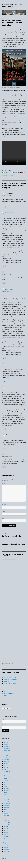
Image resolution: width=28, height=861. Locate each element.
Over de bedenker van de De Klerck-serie (12, 697)
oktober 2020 (6, 821)
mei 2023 (6, 782)
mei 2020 (6, 828)
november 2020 (7, 819)
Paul (5, 175)
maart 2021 (6, 813)
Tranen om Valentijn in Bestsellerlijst (11, 677)
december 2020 (7, 817)
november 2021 (7, 803)
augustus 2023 (7, 777)
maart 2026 (6, 744)
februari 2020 (6, 834)
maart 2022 (6, 798)
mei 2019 (6, 843)
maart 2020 (6, 832)
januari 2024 (6, 769)
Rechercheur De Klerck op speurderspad (12, 6)
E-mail (4, 511)
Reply (4, 207)
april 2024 (6, 767)
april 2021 (6, 811)
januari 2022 (6, 801)
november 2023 (7, 771)
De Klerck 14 (6, 681)
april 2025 (6, 754)
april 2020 (6, 830)
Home (5, 691)
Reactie (4, 483)
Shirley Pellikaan (9, 212)
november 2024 (7, 757)
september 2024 (7, 761)
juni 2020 (6, 826)
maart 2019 (6, 847)
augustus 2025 (7, 752)
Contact (5, 695)
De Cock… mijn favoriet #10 (10, 675)
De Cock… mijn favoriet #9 (10, 683)
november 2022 (7, 788)
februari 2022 (6, 799)
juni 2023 (6, 780)
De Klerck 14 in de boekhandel (10, 679)
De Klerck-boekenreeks (9, 693)
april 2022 (6, 796)
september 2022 (7, 790)
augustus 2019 (7, 840)
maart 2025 (6, 756)
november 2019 (7, 836)
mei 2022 (6, 794)
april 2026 (6, 742)
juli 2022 (5, 792)
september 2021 (7, 807)
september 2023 (7, 775)
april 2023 (6, 784)
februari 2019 (6, 849)
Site (3, 518)
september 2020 (7, 822)
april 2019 (6, 845)
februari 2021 (6, 815)
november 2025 (7, 748)
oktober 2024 (6, 759)
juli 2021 (5, 809)
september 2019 (7, 838)
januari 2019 (6, 851)
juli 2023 (5, 778)
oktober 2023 (6, 773)
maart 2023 (6, 786)
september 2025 (7, 750)
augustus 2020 (7, 824)
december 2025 (7, 746)
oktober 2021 (6, 805)
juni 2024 (6, 763)
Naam (4, 504)
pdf (19, 122)
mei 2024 (6, 765)
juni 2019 (6, 842)
